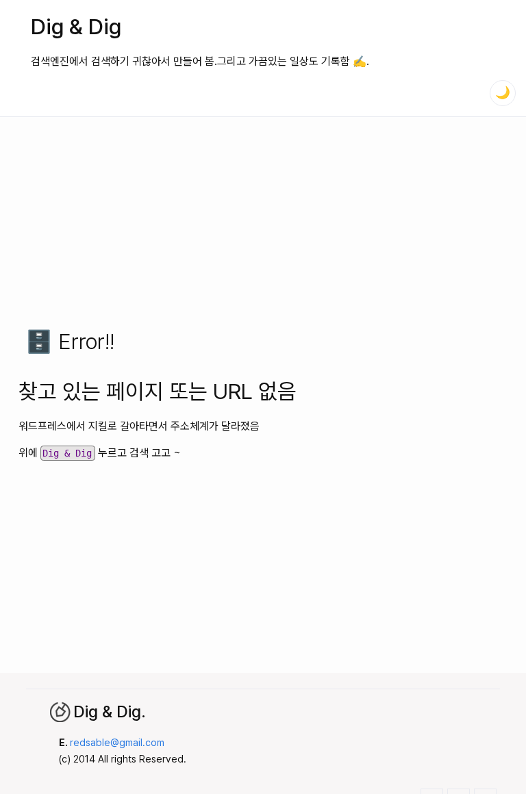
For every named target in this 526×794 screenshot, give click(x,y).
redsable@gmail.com (117, 742)
